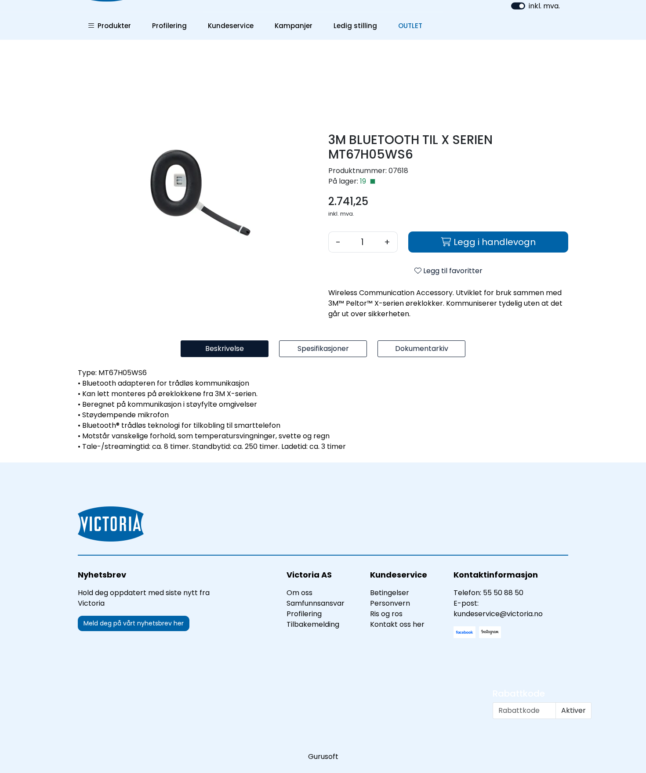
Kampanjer (293, 25)
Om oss (299, 593)
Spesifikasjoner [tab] (323, 348)
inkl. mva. (544, 6)
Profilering (169, 25)
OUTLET (410, 25)
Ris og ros (386, 614)
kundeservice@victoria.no (498, 614)
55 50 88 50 (503, 593)
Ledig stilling (355, 25)
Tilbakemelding (313, 624)
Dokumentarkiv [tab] (421, 348)
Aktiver (573, 710)
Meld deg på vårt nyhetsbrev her (133, 623)
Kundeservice (231, 25)
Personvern (390, 603)
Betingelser (389, 593)
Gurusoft (323, 756)
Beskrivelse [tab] (224, 348)
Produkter (112, 25)
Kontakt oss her (397, 624)
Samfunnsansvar (316, 603)
